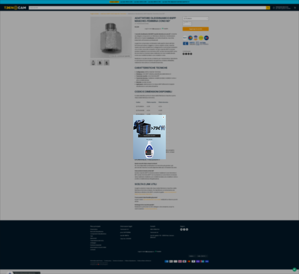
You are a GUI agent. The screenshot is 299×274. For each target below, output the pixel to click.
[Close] (163, 117)
